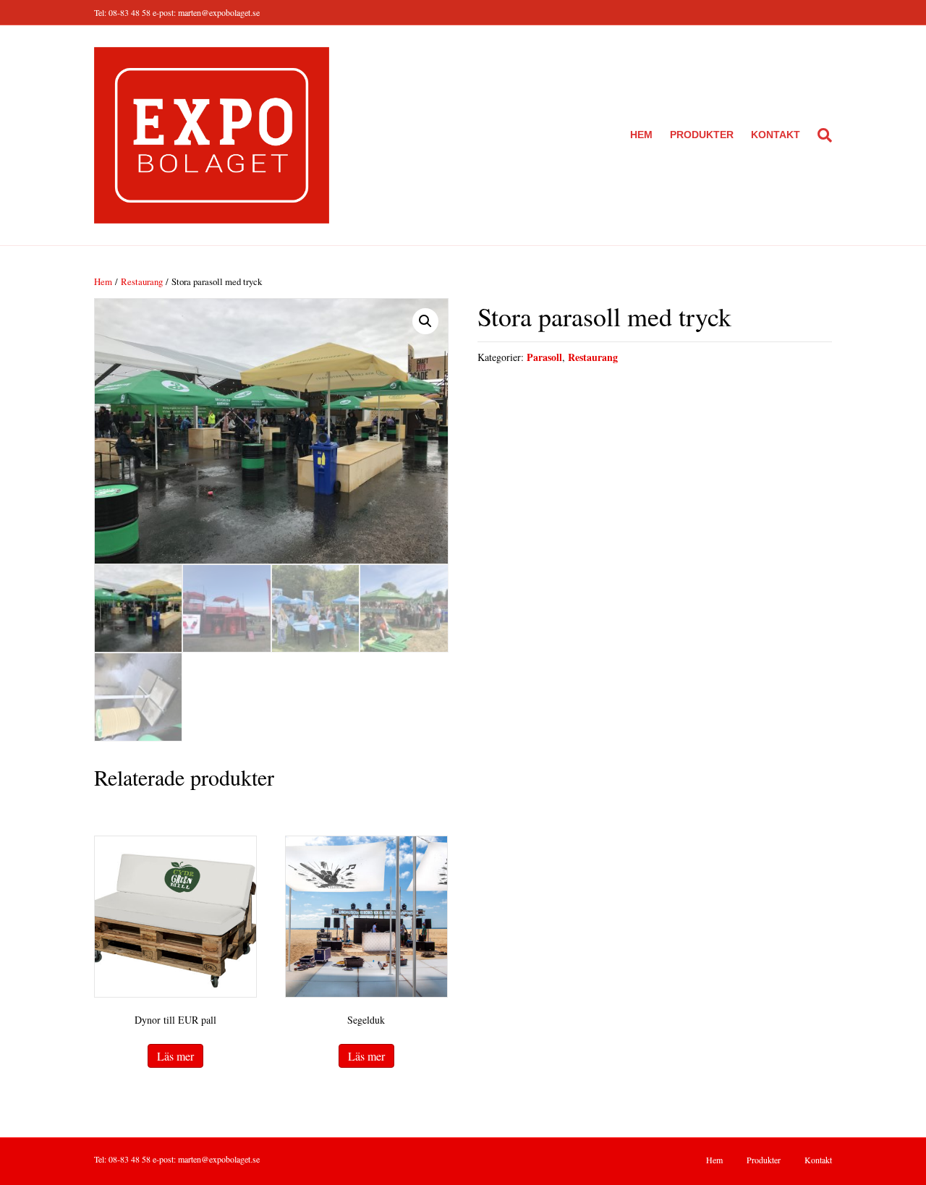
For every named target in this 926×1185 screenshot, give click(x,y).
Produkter (702, 134)
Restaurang (142, 281)
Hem (641, 134)
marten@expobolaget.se (219, 12)
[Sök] (820, 135)
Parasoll (544, 357)
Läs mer (175, 1055)
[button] (425, 321)
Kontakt (775, 134)
